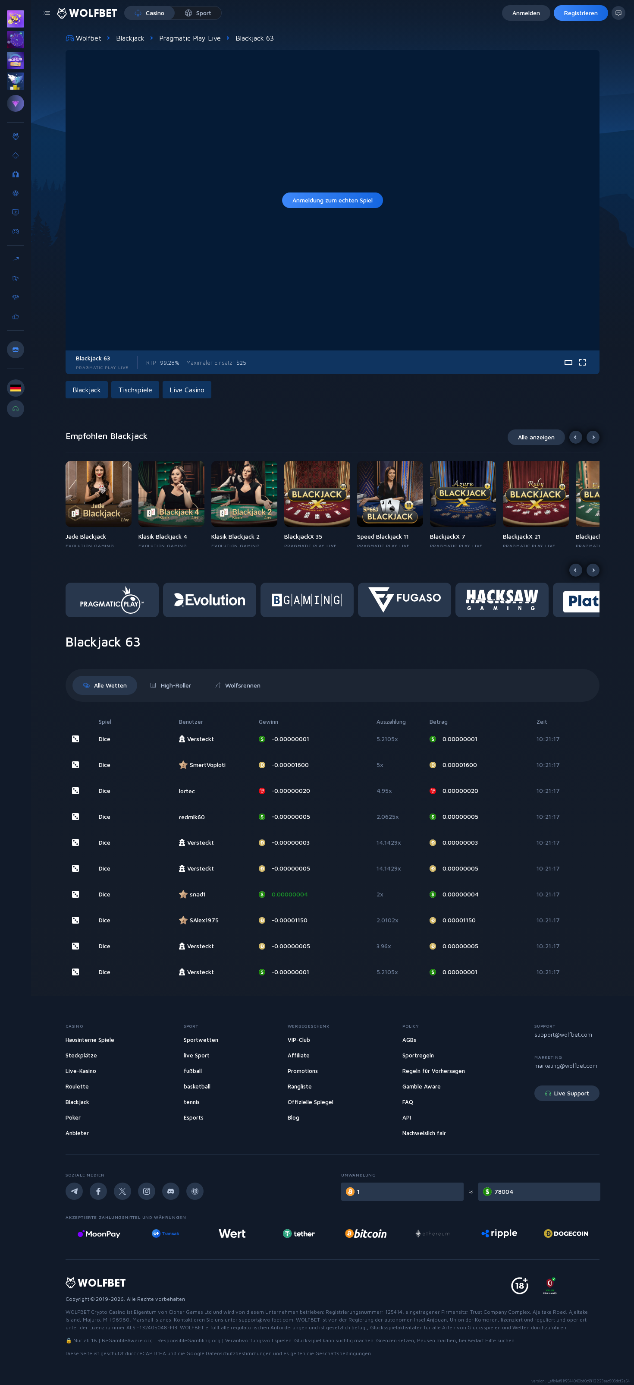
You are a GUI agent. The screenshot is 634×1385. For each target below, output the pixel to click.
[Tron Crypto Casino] (566, 1233)
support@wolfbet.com (563, 1034)
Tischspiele (135, 390)
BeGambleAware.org (127, 1340)
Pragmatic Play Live (190, 38)
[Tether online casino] (232, 1233)
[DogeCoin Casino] (499, 1233)
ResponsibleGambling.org (188, 1340)
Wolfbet (88, 38)
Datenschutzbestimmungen (239, 1353)
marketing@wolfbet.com (565, 1065)
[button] (102, 505)
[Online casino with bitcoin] (299, 1233)
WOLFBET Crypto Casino (96, 1312)
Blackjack (130, 38)
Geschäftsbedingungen (343, 1353)
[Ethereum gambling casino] (365, 1233)
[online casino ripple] (432, 1233)
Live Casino (186, 390)
